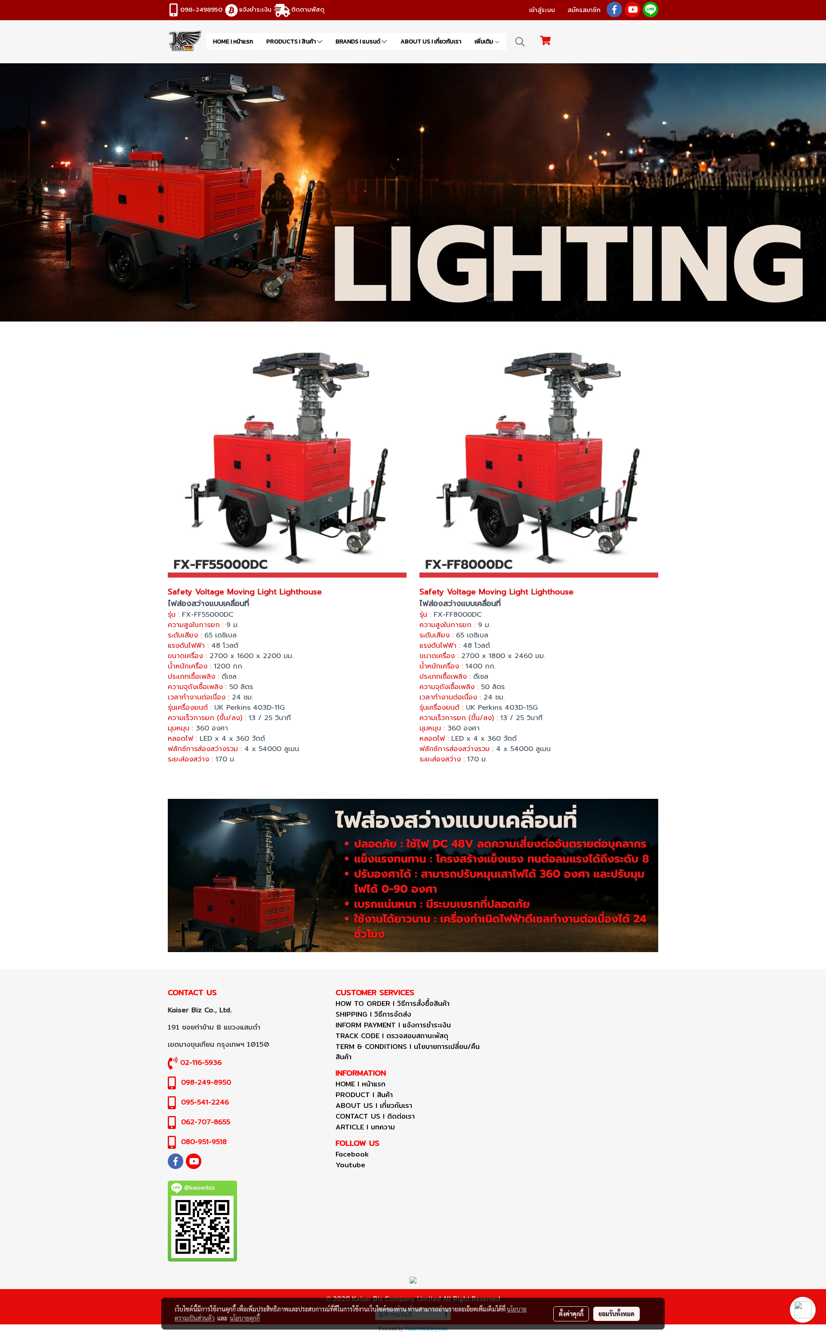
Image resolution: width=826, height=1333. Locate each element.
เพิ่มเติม (484, 41)
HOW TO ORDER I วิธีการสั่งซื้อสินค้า (393, 1003)
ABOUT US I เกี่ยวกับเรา (431, 41)
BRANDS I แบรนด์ (359, 41)
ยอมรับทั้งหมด (616, 1314)
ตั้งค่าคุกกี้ (571, 1314)
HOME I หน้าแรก (233, 41)
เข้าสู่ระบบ (542, 10)
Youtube (350, 1165)
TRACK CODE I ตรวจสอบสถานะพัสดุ (392, 1035)
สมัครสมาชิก (584, 10)
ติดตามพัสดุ (307, 9)
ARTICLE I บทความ (365, 1127)
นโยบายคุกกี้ (245, 1318)
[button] (520, 42)
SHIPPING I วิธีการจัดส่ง (373, 1014)
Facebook (352, 1154)
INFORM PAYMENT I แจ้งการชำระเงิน (393, 1025)
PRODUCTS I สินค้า (291, 41)
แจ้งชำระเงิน (255, 9)
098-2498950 (201, 9)
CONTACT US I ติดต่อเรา (375, 1116)
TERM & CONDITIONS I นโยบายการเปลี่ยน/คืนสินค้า (408, 1051)
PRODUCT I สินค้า (364, 1094)
